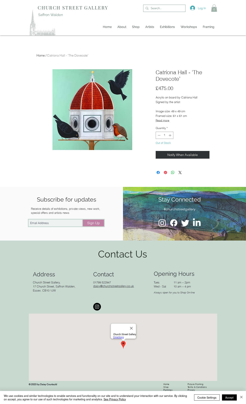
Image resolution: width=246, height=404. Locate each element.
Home (41, 55)
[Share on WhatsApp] (172, 172)
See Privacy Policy (115, 399)
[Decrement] (158, 135)
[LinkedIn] (197, 223)
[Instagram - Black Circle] (97, 307)
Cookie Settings (206, 397)
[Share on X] (180, 172)
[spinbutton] (164, 135)
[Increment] (170, 135)
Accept (229, 397)
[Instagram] (162, 223)
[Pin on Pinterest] (165, 172)
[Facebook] (174, 223)
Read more (162, 120)
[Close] (241, 397)
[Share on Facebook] (158, 172)
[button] (214, 8)
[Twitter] (185, 223)
